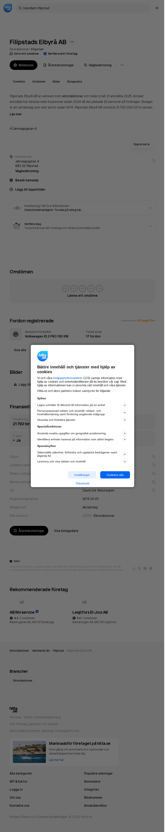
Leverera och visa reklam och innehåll (61, 461)
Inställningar (82, 474)
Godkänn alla (115, 474)
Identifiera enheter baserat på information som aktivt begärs (75, 439)
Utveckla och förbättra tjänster (56, 419)
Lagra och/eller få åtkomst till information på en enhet (71, 405)
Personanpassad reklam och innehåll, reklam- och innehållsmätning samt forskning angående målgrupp (71, 412)
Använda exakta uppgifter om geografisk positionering (71, 433)
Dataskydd (82, 483)
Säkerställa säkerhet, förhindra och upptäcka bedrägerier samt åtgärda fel (77, 454)
